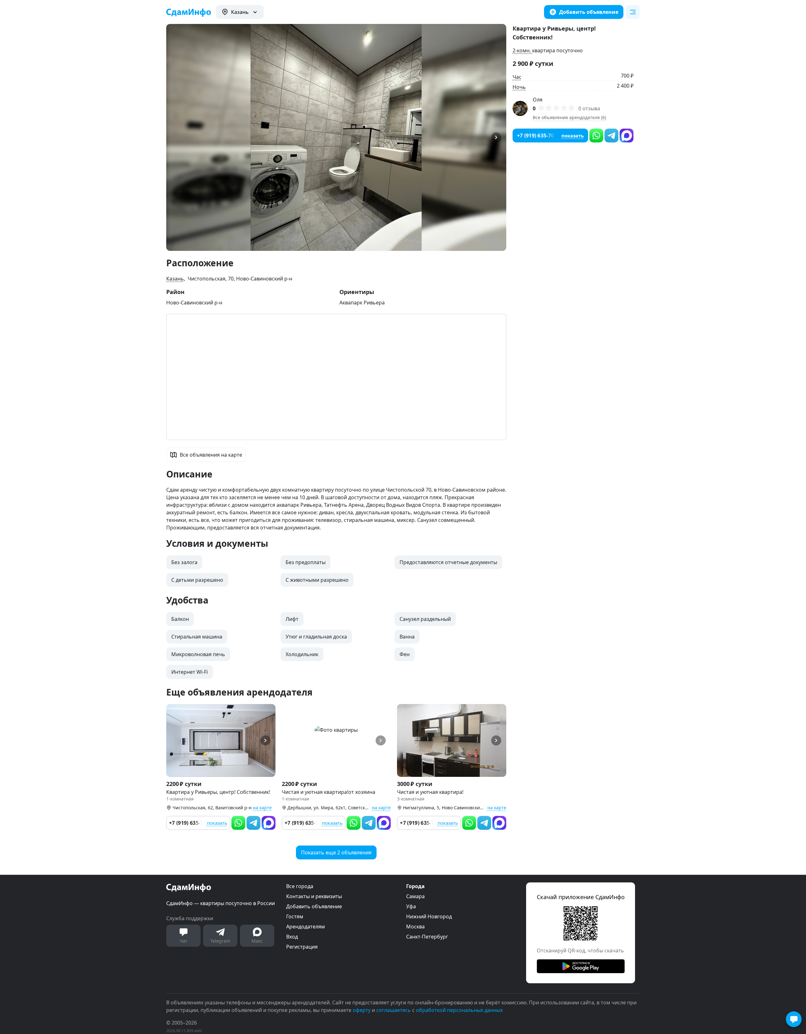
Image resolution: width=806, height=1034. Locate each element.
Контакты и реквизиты (314, 896)
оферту (362, 1010)
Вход (292, 936)
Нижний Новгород (429, 916)
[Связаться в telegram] (253, 823)
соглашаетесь (393, 1010)
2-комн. (522, 50)
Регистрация (302, 946)
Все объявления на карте (211, 454)
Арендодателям (305, 926)
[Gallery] (336, 137)
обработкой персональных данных (459, 1010)
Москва (415, 926)
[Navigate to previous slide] (173, 137)
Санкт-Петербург (427, 936)
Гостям (294, 916)
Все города (299, 886)
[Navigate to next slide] (498, 137)
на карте (262, 808)
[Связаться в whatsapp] (238, 823)
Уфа (411, 906)
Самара (415, 896)
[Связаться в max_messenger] (268, 823)
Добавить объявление (314, 906)
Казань (175, 278)
